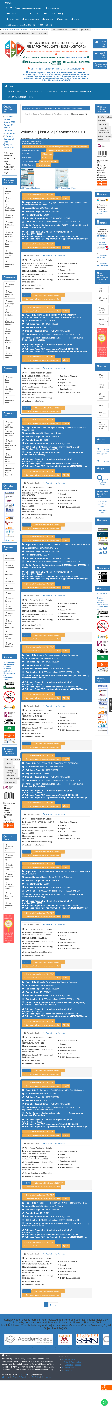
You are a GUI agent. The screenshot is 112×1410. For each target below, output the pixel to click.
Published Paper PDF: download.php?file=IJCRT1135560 (51, 1013)
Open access (84, 29)
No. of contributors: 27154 (10, 886)
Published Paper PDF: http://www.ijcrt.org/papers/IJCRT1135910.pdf (56, 466)
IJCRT (10, 2)
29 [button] (98, 1347)
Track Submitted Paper (9, 294)
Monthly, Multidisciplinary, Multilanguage (15, 33)
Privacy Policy (102, 414)
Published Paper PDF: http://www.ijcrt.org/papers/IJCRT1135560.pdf (56, 1016)
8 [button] (29, 1347)
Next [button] (110, 1339)
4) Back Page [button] (46, 158)
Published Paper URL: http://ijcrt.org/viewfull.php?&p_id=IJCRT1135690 (47, 572)
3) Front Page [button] (47, 154)
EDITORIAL (21, 91)
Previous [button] (1, 1339)
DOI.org (99, 211)
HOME (10, 86)
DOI (9, 348)
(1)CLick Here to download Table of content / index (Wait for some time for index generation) (56, 147)
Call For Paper (13, 19)
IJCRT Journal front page (30, 188)
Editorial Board (103, 299)
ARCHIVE (63, 91)
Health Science (9, 614)
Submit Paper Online (31, 19)
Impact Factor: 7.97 (9, 146)
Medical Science (9, 600)
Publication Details (32, 255)
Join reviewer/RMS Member (103, 322)
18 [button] (62, 1347)
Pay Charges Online (8, 331)
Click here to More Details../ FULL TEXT (39, 194)
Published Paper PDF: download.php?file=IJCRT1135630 (51, 905)
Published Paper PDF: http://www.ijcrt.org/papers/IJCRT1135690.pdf (56, 578)
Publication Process (72, 1364)
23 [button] (78, 1347)
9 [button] (32, 1347)
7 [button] (26, 1347)
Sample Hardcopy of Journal (9, 234)
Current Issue (8, 192)
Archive (76, 19)
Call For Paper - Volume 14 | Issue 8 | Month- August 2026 (56, 68)
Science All (9, 581)
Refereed (73, 29)
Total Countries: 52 (9, 905)
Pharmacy (9, 574)
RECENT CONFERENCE (102, 243)
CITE (66, 198)
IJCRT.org (22, 1374)
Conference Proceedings (10, 209)
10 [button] (36, 1347)
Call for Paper (69, 1359)
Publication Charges (9, 323)
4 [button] (16, 1347)
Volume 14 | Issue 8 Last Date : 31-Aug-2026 (9, 129)
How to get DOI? (102, 212)
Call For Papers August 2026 (9, 119)
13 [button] (46, 1347)
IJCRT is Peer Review (59, 29)
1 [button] (6, 1347)
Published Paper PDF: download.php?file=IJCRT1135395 (51, 1234)
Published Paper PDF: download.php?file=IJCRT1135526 (51, 1124)
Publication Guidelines (9, 314)
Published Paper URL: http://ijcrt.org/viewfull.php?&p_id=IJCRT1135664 (47, 791)
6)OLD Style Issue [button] (43, 165)
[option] (11, 1339)
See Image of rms (102, 511)
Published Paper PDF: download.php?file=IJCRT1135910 (51, 463)
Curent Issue (48, 19)
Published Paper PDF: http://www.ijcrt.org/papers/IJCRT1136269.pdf (56, 238)
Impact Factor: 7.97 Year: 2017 (103, 448)
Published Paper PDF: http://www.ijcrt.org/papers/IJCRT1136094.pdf (56, 351)
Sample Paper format (9, 244)
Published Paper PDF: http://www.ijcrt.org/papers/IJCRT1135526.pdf (56, 1126)
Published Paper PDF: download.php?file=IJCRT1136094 (51, 349)
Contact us (46, 1377)
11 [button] (39, 1347)
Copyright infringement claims (103, 426)
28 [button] (95, 1347)
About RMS (102, 290)
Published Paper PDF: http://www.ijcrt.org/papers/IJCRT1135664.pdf (56, 797)
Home (7, 1377)
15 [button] (52, 1347)
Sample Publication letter (9, 225)
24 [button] (82, 1347)
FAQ (102, 406)
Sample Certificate (9, 216)
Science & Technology (9, 566)
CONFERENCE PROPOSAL (80, 91)
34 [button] (59, 1350)
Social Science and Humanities (9, 624)
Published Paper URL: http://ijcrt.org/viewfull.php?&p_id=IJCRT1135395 (47, 1231)
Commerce (9, 588)
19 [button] (65, 1347)
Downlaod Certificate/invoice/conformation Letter (42, 198)
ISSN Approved (10, 782)
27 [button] (91, 1347)
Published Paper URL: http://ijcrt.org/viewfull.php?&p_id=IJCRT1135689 (47, 683)
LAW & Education (9, 645)
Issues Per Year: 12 (9, 857)
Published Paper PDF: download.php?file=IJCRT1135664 (51, 795)
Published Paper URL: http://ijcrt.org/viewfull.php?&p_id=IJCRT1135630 (47, 901)
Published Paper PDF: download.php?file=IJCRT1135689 (51, 686)
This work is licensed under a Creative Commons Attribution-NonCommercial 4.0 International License (9, 671)
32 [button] (108, 1347)
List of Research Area (9, 355)
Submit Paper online (72, 1361)
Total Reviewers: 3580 (9, 896)
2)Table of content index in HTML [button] (59, 150)
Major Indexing (102, 386)
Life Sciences (8, 607)
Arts (9, 593)
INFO (31, 97)
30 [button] (101, 1347)
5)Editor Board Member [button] (49, 161)
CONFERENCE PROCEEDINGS (102, 264)
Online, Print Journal (39, 33)
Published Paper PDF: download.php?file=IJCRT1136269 (51, 236)
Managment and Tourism (9, 636)
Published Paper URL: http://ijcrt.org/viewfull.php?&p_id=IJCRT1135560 (47, 1010)
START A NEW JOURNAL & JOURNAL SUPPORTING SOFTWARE (10, 429)
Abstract (48, 255)
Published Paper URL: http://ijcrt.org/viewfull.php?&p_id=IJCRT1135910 (47, 460)
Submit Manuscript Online (9, 139)
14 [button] (49, 1347)
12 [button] (42, 1347)
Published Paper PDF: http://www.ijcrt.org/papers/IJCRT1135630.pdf (56, 907)
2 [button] (9, 1347)
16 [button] (55, 1347)
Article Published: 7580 (9, 876)
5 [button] (19, 1347)
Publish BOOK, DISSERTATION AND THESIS (10, 445)
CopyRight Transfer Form (9, 255)
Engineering (9, 558)
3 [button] (13, 1347)
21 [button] (72, 1347)
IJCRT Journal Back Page (65, 188)
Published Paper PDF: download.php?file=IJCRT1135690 (51, 576)
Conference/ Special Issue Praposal (9, 471)
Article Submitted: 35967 (9, 867)
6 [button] (23, 1347)
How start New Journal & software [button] (15, 29)
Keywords (61, 255)
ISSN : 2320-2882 (45, 25)
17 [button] (59, 1347)
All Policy (101, 376)
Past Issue (8, 200)
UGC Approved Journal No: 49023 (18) (21, 25)
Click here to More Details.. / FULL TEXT (48, 295)
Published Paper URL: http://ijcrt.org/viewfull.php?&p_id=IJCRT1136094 (47, 345)
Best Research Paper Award (8, 458)
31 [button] (105, 1347)
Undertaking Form (9, 265)
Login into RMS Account (102, 310)
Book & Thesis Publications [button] (39, 29)
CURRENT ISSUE (51, 91)
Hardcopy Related (8, 341)
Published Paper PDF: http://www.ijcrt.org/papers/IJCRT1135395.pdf (56, 1236)
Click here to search (78, 114)
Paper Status (63, 19)
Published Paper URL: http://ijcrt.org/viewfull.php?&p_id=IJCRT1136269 (47, 232)
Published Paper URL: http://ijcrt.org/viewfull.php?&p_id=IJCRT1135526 (47, 1120)
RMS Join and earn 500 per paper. (103, 504)
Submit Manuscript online (9, 303)
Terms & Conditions (21, 1377)
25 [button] (85, 1347)
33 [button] (55, 1350)
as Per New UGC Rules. (75, 57)
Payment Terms (102, 397)
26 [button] (88, 1347)
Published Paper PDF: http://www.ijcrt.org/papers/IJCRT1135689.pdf (56, 689)
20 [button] (68, 1347)
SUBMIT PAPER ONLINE (17, 97)
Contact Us (68, 1370)
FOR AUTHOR (35, 91)
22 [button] (75, 1347)
